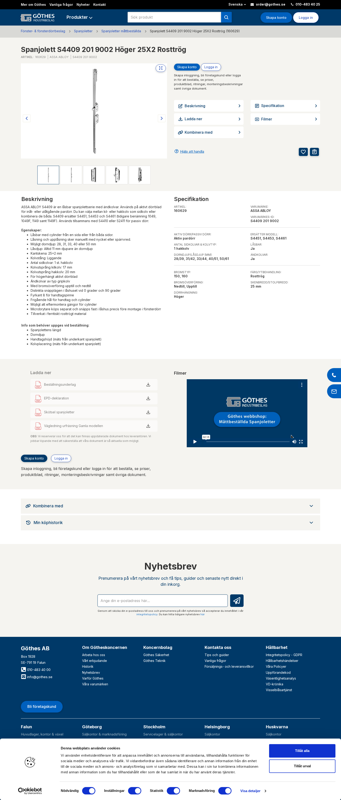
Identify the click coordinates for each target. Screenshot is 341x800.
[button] (79, 17)
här (202, 614)
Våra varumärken (95, 684)
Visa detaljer (250, 791)
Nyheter (83, 4)
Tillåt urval (302, 766)
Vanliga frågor (61, 4)
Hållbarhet (276, 647)
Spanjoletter (83, 31)
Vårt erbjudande (94, 661)
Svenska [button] (236, 4)
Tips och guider (217, 655)
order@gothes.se (270, 4)
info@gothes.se (39, 677)
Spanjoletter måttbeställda (121, 31)
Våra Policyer (276, 666)
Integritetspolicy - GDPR (284, 655)
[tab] (170, 506)
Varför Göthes (92, 678)
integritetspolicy (147, 614)
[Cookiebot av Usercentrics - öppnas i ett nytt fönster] (30, 790)
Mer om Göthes (33, 4)
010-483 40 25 (307, 4)
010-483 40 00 (38, 669)
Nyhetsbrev (91, 672)
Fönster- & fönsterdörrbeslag (43, 31)
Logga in (211, 67)
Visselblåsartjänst (279, 690)
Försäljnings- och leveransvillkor (229, 666)
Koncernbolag (157, 647)
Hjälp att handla (192, 151)
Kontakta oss (218, 647)
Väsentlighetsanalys (281, 678)
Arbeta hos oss (93, 655)
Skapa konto (276, 17)
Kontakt (99, 4)
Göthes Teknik (154, 661)
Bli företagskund (41, 706)
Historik (87, 666)
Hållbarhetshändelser (282, 661)
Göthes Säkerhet (156, 655)
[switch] (134, 790)
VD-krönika (274, 684)
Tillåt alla (302, 751)
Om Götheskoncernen (104, 647)
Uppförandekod (278, 672)
